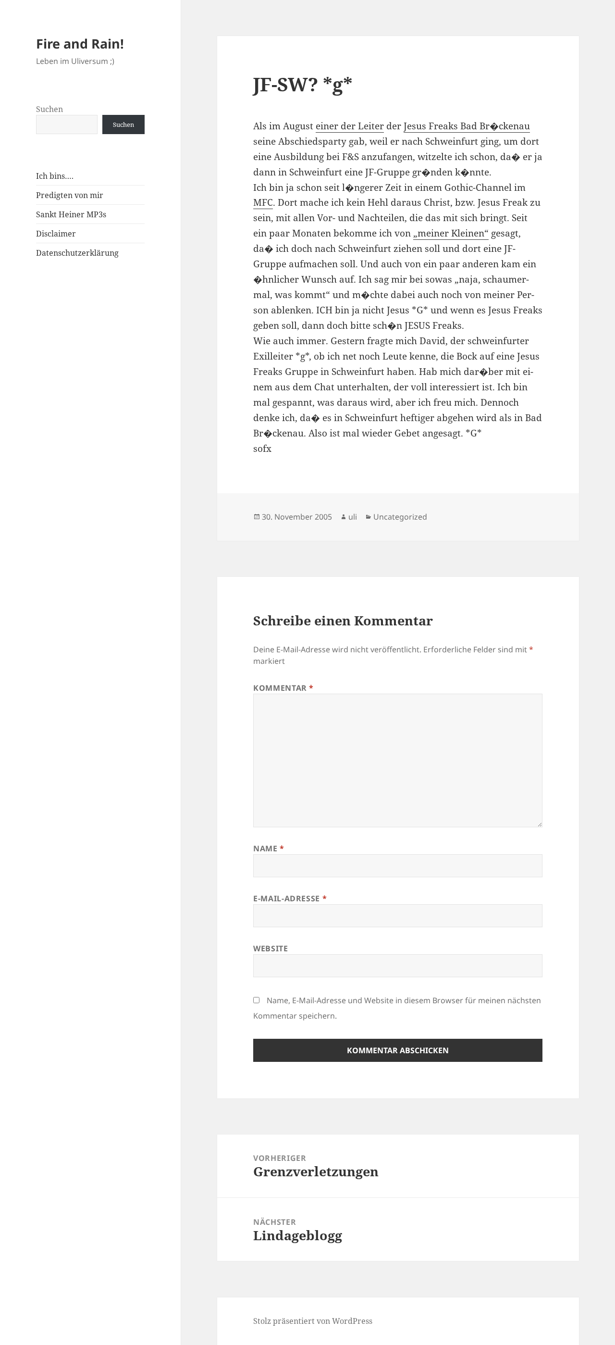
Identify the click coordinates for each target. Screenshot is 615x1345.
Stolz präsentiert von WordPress (312, 1321)
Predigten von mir (69, 195)
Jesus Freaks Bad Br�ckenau (467, 126)
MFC (263, 202)
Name (268, 848)
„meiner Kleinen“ (451, 233)
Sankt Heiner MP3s (71, 214)
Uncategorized (400, 516)
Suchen (49, 109)
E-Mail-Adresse (290, 898)
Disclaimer (56, 233)
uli (352, 516)
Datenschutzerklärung (77, 253)
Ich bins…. (55, 176)
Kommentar (283, 688)
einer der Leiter (350, 126)
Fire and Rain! (80, 43)
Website (270, 948)
